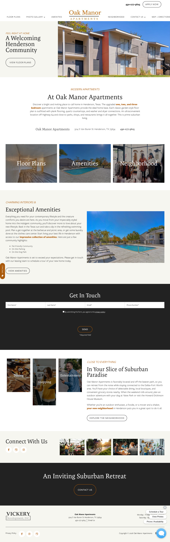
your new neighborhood (100, 408)
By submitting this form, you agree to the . (85, 312)
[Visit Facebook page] (9, 450)
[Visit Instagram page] (24, 450)
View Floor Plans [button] (20, 62)
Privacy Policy (11, 533)
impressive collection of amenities (38, 237)
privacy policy (100, 312)
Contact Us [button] (85, 489)
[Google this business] (16, 450)
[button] (152, 4)
